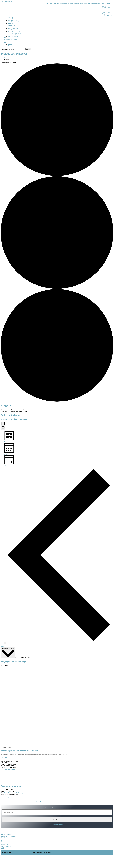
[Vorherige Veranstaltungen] (58, 641)
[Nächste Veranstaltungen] (5, 643)
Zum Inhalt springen (6, 1)
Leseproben (11, 17)
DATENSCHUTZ (6, 846)
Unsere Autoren (12, 18)
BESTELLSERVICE (66, 3)
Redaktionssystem (13, 28)
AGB (2, 848)
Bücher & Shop (106, 12)
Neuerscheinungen (107, 15)
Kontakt (10, 44)
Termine (10, 46)
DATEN (78, 3)
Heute (2, 646)
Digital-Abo (11, 25)
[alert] (57, 410)
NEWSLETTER (51, 3)
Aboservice (11, 23)
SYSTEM (92, 3)
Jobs (5, 41)
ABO (58, 3)
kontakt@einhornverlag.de (8, 769)
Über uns (6, 43)
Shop (103, 14)
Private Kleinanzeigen (14, 31)
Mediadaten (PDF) (13, 35)
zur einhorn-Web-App (14, 26)
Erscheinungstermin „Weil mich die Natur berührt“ (19, 751)
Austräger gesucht (13, 36)
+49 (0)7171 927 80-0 (107, 3)
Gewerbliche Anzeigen (14, 33)
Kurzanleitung (15, 30)
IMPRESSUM (5, 844)
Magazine (7, 38)
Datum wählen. (19, 657)
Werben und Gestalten (10, 39)
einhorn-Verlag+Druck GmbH (106, 7)
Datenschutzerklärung (57, 824)
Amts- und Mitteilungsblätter (12, 22)
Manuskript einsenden (14, 20)
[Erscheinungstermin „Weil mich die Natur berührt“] (57, 745)
